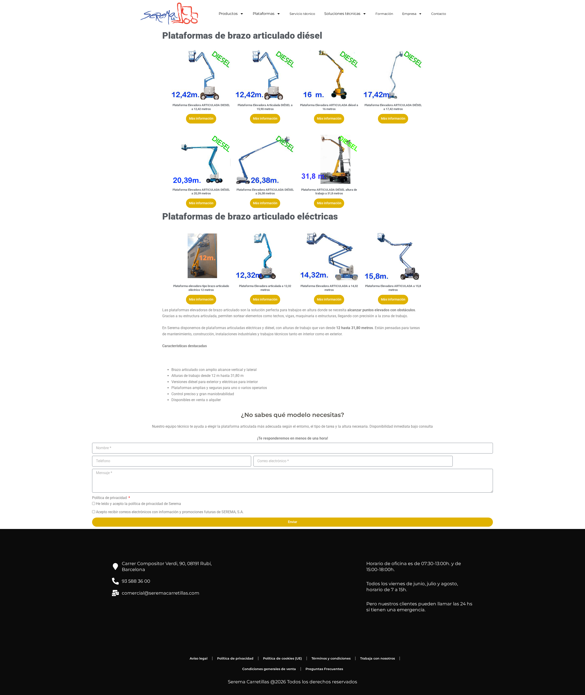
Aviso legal (198, 658)
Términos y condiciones (331, 658)
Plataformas (263, 13)
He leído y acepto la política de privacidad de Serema (138, 504)
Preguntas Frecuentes (324, 669)
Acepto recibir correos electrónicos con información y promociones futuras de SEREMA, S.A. (170, 512)
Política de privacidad (110, 498)
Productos (228, 13)
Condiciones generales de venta (269, 669)
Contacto (438, 14)
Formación (384, 14)
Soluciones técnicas (342, 13)
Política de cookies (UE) (282, 658)
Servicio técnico (302, 14)
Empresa (409, 14)
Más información (201, 119)
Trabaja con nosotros (377, 658)
